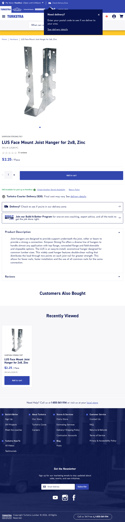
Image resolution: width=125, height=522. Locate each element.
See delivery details (58, 29)
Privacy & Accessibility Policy (103, 441)
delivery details (78, 196)
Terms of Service (97, 435)
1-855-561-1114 (59, 403)
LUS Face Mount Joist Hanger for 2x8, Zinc (17, 361)
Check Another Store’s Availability (51, 190)
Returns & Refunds (98, 430)
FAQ (92, 425)
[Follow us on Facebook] (74, 500)
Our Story (37, 419)
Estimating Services (66, 425)
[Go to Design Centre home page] (40, 9)
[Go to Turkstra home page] (5, 9)
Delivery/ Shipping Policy (68, 430)
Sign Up (8, 419)
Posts (59, 446)
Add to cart (71, 175)
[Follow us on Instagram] (65, 500)
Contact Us (95, 419)
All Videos (9, 446)
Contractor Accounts (67, 435)
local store (92, 403)
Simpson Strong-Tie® (12, 137)
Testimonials (10, 451)
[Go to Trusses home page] (17, 9)
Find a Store (62, 419)
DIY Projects (11, 425)
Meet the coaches (13, 430)
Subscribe (82, 486)
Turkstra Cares (39, 425)
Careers (36, 430)
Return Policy (74, 190)
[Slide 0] (40, 127)
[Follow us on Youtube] (56, 500)
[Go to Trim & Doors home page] (28, 9)
